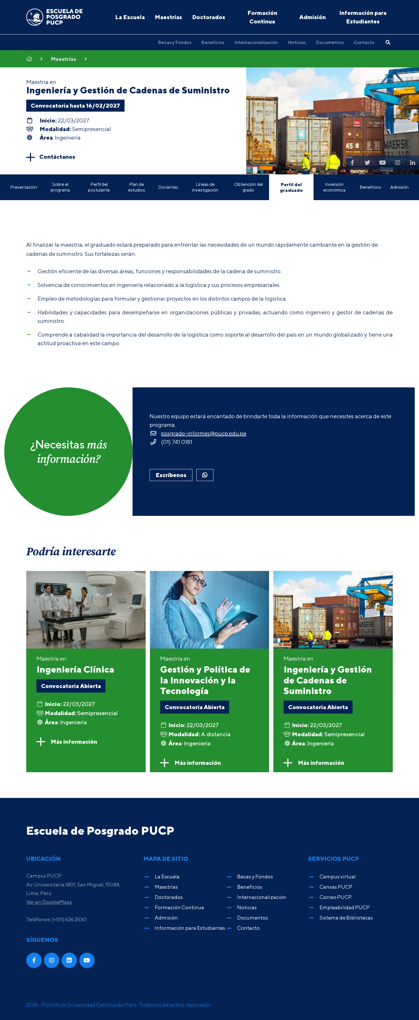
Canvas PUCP (336, 887)
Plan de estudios (136, 187)
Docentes (168, 187)
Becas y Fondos (174, 42)
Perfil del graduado (291, 187)
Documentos (330, 42)
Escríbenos (171, 474)
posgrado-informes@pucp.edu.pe (203, 433)
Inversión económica (334, 187)
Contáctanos (57, 156)
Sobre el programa (60, 187)
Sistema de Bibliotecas (346, 918)
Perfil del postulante (99, 187)
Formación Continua (262, 17)
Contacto (364, 42)
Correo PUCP (336, 897)
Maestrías (168, 17)
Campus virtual (338, 877)
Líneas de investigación (205, 187)
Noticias (297, 42)
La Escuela (130, 17)
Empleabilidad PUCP (345, 907)
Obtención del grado (248, 187)
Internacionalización (256, 42)
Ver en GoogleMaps (49, 902)
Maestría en (75, 665)
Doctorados (208, 17)
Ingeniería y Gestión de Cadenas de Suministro (128, 90)
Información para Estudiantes (363, 17)
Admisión (312, 17)
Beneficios (212, 42)
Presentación (23, 187)
